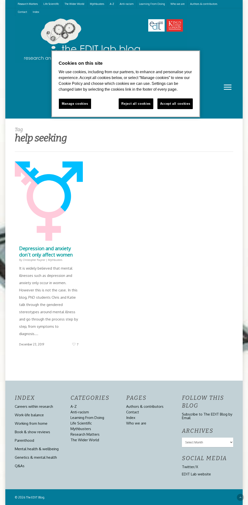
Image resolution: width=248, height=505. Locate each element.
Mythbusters (97, 4)
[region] (125, 83)
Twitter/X (190, 467)
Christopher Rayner (34, 260)
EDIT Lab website (196, 474)
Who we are (177, 4)
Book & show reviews (32, 432)
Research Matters (28, 4)
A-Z (112, 4)
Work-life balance (29, 415)
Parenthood (24, 440)
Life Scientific (51, 4)
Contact (22, 12)
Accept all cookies (175, 103)
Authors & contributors (203, 4)
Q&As (19, 466)
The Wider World (74, 4)
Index (36, 12)
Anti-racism (126, 4)
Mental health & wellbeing (37, 449)
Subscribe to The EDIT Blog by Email (207, 416)
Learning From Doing (152, 4)
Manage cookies (75, 103)
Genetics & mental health (36, 457)
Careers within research (34, 406)
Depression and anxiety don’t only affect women (46, 251)
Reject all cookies (136, 103)
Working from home (31, 423)
